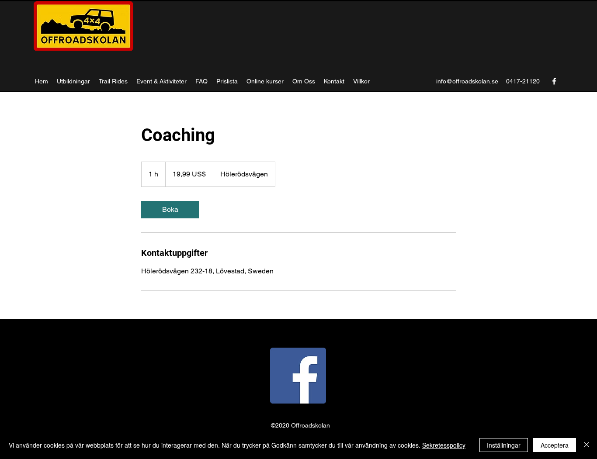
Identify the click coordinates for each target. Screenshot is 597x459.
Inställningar (504, 445)
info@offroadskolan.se (467, 81)
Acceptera (555, 445)
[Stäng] (586, 445)
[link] (170, 209)
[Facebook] (554, 81)
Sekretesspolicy (443, 445)
